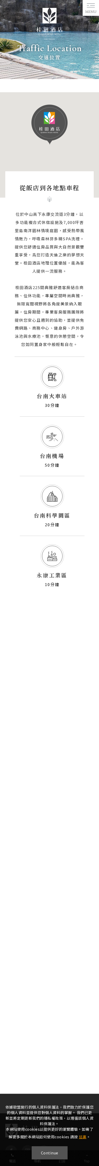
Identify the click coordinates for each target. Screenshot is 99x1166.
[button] (49, 125)
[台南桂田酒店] (49, 38)
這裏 (83, 1136)
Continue (49, 1152)
